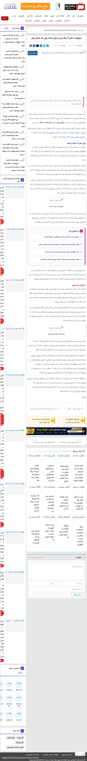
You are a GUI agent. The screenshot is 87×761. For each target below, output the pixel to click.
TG (47, 46)
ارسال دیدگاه (77, 595)
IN (34, 46)
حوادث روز (81, 30)
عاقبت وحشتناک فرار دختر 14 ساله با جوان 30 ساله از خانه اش (59, 259)
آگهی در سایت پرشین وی (15, 747)
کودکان (46, 16)
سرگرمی (44, 21)
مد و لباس (67, 21)
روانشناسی (58, 21)
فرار (69, 409)
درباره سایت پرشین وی (32, 755)
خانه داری (30, 16)
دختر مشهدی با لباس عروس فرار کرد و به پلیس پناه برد (62, 252)
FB (40, 46)
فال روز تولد (19, 742)
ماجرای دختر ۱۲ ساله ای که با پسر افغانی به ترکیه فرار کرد (61, 237)
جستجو (5, 18)
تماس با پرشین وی (67, 755)
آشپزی (52, 16)
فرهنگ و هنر (60, 16)
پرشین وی (80, 16)
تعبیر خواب (28, 21)
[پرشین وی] (74, 6)
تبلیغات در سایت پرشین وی (50, 755)
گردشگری (36, 21)
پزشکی (51, 21)
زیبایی (14, 16)
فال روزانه (20, 738)
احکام (68, 16)
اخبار (73, 16)
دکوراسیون (21, 16)
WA (44, 46)
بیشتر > (6, 28)
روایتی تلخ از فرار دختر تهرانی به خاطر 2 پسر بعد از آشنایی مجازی (59, 244)
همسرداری (38, 16)
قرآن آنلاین (10, 738)
